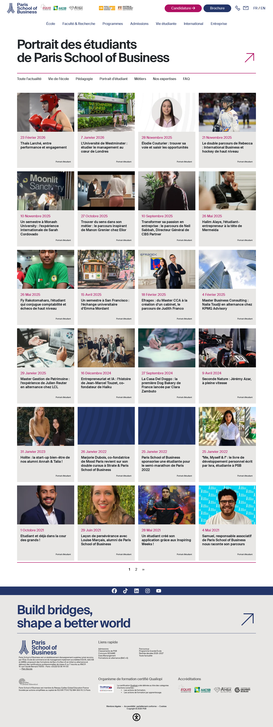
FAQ (186, 79)
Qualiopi (134, 685)
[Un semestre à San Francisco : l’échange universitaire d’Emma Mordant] (106, 287)
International (193, 24)
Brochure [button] (217, 8)
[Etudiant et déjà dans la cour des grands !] (45, 523)
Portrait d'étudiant (114, 79)
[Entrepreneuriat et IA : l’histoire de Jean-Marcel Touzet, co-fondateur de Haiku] (106, 366)
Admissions (139, 24)
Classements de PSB (107, 651)
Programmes (113, 24)
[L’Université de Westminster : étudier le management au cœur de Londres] (106, 130)
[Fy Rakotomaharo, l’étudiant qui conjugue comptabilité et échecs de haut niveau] (45, 287)
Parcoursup (144, 649)
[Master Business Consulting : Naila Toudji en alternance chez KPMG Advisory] (227, 287)
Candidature (181, 8)
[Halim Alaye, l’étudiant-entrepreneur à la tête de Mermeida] (227, 208)
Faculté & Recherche (78, 24)
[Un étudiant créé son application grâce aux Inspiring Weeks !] (166, 523)
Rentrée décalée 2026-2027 (151, 653)
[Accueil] (22, 8)
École (50, 24)
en (263, 8)
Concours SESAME (106, 653)
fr (255, 8)
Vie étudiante (166, 24)
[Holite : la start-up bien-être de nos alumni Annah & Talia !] (45, 444)
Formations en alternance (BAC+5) (113, 658)
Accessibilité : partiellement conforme (140, 706)
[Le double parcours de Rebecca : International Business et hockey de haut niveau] (227, 130)
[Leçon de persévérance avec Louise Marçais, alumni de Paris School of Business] (106, 523)
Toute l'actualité (29, 79)
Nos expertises (164, 79)
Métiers (140, 79)
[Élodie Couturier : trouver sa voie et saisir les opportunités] (166, 130)
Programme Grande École (150, 651)
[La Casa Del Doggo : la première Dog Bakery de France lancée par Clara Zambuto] (166, 366)
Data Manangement (107, 656)
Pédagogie (84, 79)
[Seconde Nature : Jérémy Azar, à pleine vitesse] (227, 366)
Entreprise (219, 24)
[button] (136, 717)
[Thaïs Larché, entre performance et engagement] (45, 130)
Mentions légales (113, 706)
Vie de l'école (58, 79)
